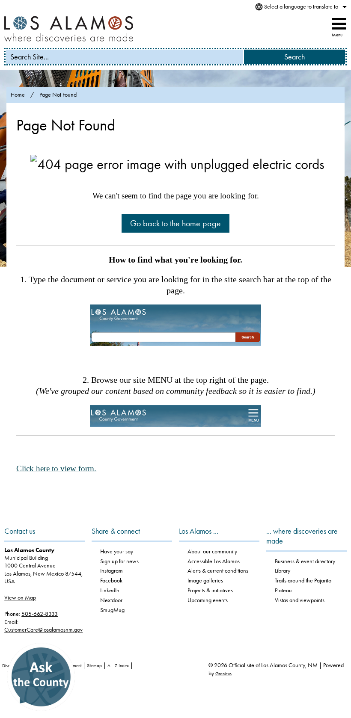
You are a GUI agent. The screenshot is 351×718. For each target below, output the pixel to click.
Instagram (111, 570)
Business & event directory (305, 561)
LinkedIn (109, 590)
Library (282, 570)
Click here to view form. (56, 468)
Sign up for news (119, 561)
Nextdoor (111, 600)
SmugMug (112, 610)
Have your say (116, 551)
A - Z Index (118, 665)
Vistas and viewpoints (299, 600)
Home (18, 94)
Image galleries (205, 580)
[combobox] (299, 7)
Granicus (223, 674)
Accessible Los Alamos (213, 561)
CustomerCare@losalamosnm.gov (43, 629)
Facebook (111, 580)
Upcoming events (207, 600)
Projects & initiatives (210, 590)
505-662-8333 (39, 614)
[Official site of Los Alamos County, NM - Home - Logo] (68, 28)
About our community (212, 551)
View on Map (20, 597)
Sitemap (94, 665)
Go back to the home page (175, 223)
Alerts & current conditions (217, 570)
